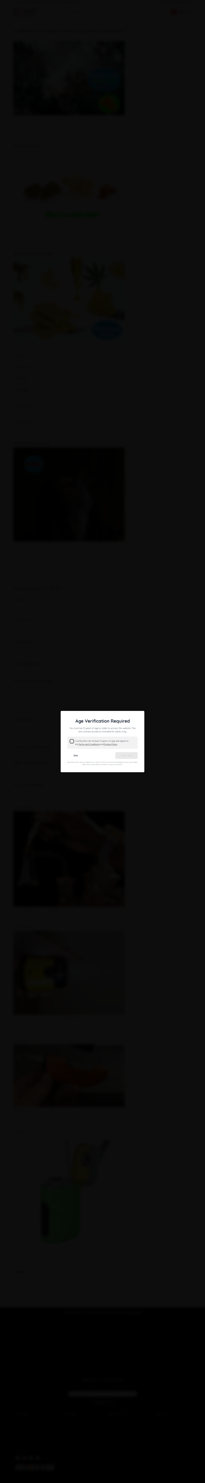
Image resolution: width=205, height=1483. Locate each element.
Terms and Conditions (89, 744)
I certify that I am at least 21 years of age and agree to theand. (101, 743)
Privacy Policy (110, 744)
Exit (76, 755)
